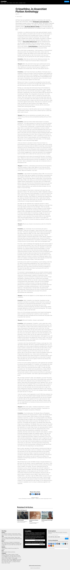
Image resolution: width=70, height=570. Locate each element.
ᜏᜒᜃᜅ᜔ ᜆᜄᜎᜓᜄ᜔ (7, 562)
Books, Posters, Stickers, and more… (9, 551)
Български (9, 556)
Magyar (9, 558)
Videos (16, 537)
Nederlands (4, 559)
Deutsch (13, 554)
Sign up (66, 538)
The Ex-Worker (4, 548)
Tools (8, 2)
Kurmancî (18, 561)
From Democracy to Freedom (7, 542)
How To (3, 534)
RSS (5, 532)
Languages (21, 2)
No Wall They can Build (12, 548)
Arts (2, 533)
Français (16, 554)
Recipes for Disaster (15, 543)
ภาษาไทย (14, 560)
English (3, 554)
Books (2, 2)
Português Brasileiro (5, 555)
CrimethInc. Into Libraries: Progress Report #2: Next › (44, 498)
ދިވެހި (12, 561)
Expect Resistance (33, 46)
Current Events (14, 533)
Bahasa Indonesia (17, 556)
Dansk (8, 560)
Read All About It (19, 16)
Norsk (3, 562)
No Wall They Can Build (14, 544)
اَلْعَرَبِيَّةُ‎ (14, 559)
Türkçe (13, 558)
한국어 (16, 559)
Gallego (14, 561)
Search (17, 2)
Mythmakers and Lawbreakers (41, 21)
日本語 (5, 556)
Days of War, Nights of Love (30, 41)
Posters (9, 537)
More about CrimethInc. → (40, 540)
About (24, 2)
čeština (3, 558)
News (6, 534)
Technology (10, 534)
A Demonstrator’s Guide (16, 534)
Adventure (6, 533)
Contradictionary (16, 542)
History (19, 533)
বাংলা (2, 560)
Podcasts (11, 2)
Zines (3, 537)
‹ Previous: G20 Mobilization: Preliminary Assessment (26, 498)
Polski (14, 555)
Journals (5, 537)
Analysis (9, 533)
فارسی (16, 558)
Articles (3, 532)
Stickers (12, 537)
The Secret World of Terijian (31, 26)
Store (14, 2)
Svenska (5, 560)
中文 (13, 556)
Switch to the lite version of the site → (35, 565)
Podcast (3, 547)
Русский (11, 555)
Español (6, 554)
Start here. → (42, 544)
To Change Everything (8, 538)
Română (19, 559)
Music (19, 537)
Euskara (6, 558)
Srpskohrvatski (9, 559)
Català (9, 561)
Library (5, 2)
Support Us (67, 1)
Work (3, 543)
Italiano (9, 554)
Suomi (3, 556)
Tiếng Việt (6, 561)
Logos (3, 538)
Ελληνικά (18, 555)
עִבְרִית (11, 560)
